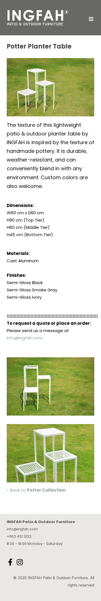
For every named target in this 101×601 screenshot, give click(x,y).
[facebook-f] (11, 562)
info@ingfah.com (24, 338)
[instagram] (20, 562)
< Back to (36, 490)
